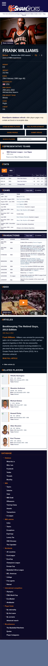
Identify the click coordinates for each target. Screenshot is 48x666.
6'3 (4, 67)
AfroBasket (10, 602)
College (9, 577)
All (4, 170)
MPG (38, 175)
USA (7, 84)
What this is (11, 461)
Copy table (29, 190)
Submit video (7, 312)
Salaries (9, 490)
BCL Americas (11, 573)
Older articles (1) (9, 364)
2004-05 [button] (3, 184)
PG (36, 55)
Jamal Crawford (24, 263)
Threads (9, 476)
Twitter (9, 472)
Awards (9, 508)
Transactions (11, 512)
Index (8, 523)
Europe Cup (11, 566)
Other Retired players (11, 126)
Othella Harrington (31, 260)
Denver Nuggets (37, 242)
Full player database (35, 126)
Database (8, 458)
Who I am (10, 465)
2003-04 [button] (3, 181)
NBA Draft (10, 498)
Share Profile (12, 132)
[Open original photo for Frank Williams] (23, 32)
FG (45, 175)
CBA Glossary (11, 541)
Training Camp (12, 505)
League (11, 175)
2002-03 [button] (3, 178)
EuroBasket (11, 599)
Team (18, 175)
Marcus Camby (37, 249)
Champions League (13, 563)
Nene (38, 251)
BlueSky (9, 479)
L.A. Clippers (20, 204)
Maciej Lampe (33, 248)
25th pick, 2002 (9, 90)
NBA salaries (9, 519)
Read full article (10, 358)
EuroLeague (11, 555)
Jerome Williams (24, 262)
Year (2, 175)
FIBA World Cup (12, 595)
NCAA (22, 196)
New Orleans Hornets (22, 217)
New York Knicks (22, 178)
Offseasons (10, 501)
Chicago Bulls (21, 184)
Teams (9, 487)
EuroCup (10, 559)
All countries (11, 552)
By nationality (11, 610)
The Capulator (11, 545)
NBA (11, 170)
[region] (23, 180)
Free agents (11, 581)
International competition (13, 588)
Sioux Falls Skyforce (22, 210)
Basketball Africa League (15, 570)
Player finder (9, 606)
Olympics (10, 591)
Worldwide (8, 548)
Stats (8, 494)
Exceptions (10, 530)
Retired (5, 55)
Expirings (10, 534)
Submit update (36, 132)
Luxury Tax (10, 537)
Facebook (10, 469)
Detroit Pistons (21, 207)
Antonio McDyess (27, 247)
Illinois (5, 98)
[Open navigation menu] (4, 4)
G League (10, 516)
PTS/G (42, 175)
